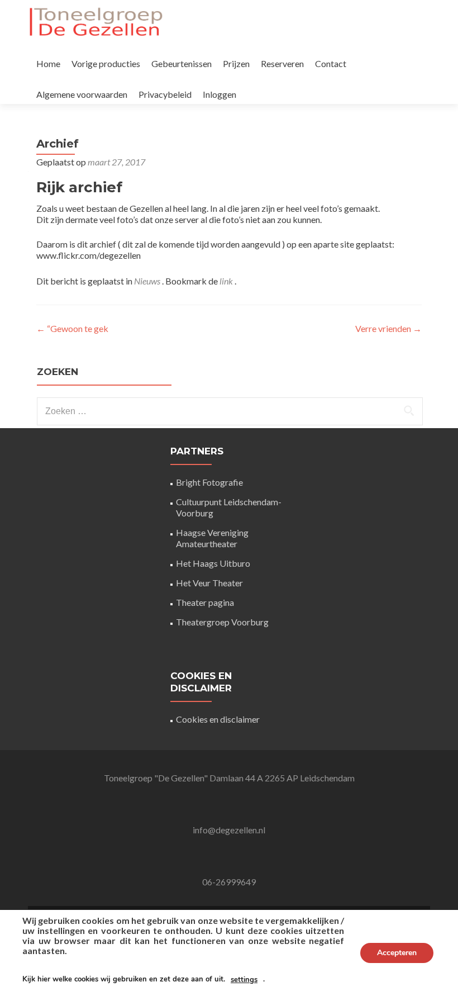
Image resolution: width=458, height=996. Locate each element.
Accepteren (397, 952)
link (227, 281)
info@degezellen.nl (229, 829)
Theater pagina (205, 602)
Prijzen (236, 63)
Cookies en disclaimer (218, 719)
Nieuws (147, 281)
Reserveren (282, 63)
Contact (330, 63)
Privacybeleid (165, 94)
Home (48, 63)
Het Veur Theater (209, 582)
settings (244, 980)
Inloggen (219, 94)
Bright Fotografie (209, 482)
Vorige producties (105, 63)
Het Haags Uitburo (213, 563)
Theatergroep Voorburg (222, 621)
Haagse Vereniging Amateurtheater (212, 538)
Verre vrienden (388, 328)
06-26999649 (229, 881)
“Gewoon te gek (72, 328)
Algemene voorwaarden (81, 94)
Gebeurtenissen (181, 63)
